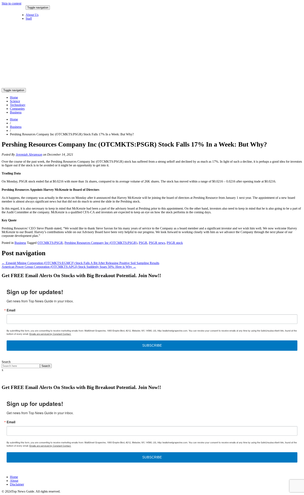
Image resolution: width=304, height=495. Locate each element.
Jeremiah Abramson (29, 154)
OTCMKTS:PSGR (50, 243)
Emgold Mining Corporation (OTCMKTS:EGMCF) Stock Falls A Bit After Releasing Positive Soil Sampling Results (80, 263)
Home (14, 97)
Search (6, 362)
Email (11, 310)
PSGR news (157, 243)
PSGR (143, 243)
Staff (29, 18)
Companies (17, 108)
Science (15, 101)
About (14, 480)
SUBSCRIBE (152, 345)
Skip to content (11, 3)
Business (16, 112)
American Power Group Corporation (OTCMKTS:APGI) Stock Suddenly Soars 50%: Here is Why (69, 266)
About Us (32, 15)
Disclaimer (17, 484)
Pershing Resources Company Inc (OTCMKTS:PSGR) (101, 243)
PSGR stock (175, 243)
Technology (17, 105)
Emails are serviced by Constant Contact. (50, 333)
